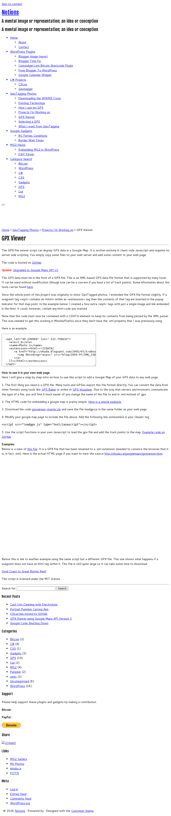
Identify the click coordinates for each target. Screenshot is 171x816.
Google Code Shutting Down (29, 623)
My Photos (17, 764)
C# (20, 173)
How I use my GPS (30, 107)
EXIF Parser (26, 154)
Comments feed (20, 798)
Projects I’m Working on (34, 112)
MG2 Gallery (18, 759)
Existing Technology (31, 103)
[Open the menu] (3, 204)
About (22, 42)
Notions (10, 12)
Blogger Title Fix (29, 61)
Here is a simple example (104, 402)
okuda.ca (15, 768)
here (30, 287)
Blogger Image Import (33, 56)
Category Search (21, 159)
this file (32, 449)
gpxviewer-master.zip (46, 409)
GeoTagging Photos (23, 94)
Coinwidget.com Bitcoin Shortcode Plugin (45, 65)
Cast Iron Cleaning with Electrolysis (34, 604)
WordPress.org (20, 803)
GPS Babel (48, 389)
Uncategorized (19, 681)
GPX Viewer (26, 117)
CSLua (22, 84)
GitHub (36, 262)
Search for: (9, 588)
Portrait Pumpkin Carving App (29, 609)
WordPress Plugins (22, 52)
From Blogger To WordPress (37, 70)
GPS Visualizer (82, 389)
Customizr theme (82, 811)
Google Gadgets (21, 131)
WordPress (25, 168)
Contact (23, 47)
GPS (21, 187)
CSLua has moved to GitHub (28, 614)
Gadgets (24, 182)
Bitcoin (23, 163)
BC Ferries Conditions (32, 136)
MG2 (21, 196)
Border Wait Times (31, 140)
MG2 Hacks (17, 145)
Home (14, 38)
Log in (14, 789)
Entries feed (18, 794)
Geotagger (25, 89)
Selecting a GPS (29, 121)
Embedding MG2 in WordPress (38, 150)
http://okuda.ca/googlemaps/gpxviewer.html (133, 453)
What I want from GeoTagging (38, 126)
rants (13, 677)
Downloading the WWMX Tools (39, 98)
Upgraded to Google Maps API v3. (36, 270)
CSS (21, 177)
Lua (20, 191)
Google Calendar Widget (35, 75)
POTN (14, 773)
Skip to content (12, 4)
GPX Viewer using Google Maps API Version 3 (41, 618)
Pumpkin (15, 672)
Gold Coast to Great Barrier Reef (24, 571)
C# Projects (18, 80)
